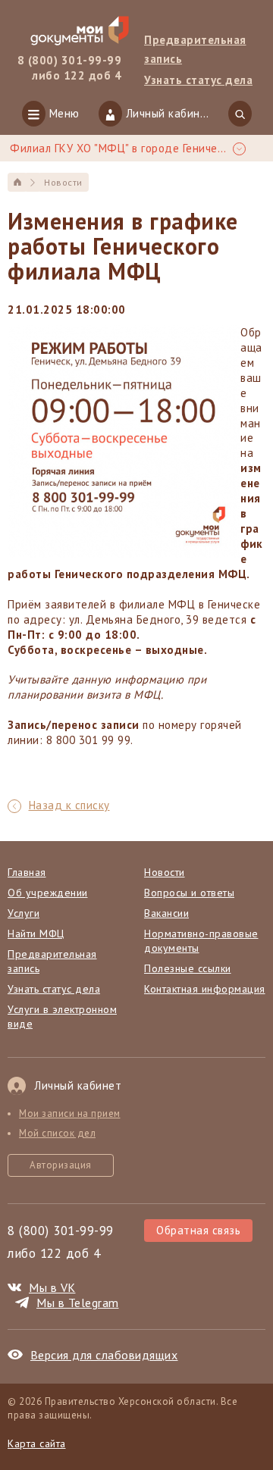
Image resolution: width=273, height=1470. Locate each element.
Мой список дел (57, 1133)
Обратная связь (198, 1230)
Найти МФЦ (36, 933)
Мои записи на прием (70, 1113)
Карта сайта (37, 1443)
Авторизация (61, 1165)
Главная (27, 872)
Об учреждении (48, 892)
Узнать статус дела (54, 989)
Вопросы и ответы (189, 892)
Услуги (23, 913)
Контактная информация (204, 989)
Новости (164, 872)
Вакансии (166, 913)
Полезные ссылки (187, 968)
